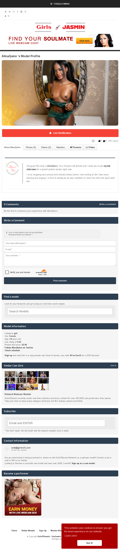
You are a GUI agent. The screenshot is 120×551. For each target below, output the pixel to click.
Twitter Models (28, 531)
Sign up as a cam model (83, 463)
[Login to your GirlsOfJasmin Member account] (8, 16)
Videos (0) (46, 147)
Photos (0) (31, 147)
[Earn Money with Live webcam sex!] (23, 480)
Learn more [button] (71, 535)
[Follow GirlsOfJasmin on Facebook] (17, 12)
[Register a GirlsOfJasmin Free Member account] (5, 16)
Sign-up (8, 355)
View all (113, 365)
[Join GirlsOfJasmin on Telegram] (21, 12)
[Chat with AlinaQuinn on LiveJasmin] (60, 64)
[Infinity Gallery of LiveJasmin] (6, 12)
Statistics (60, 147)
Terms (14, 531)
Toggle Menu (61, 4)
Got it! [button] (89, 543)
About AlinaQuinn (12, 147)
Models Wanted (58, 531)
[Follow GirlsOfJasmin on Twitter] (10, 12)
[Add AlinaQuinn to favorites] (93, 141)
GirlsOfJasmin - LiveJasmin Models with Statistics (60, 536)
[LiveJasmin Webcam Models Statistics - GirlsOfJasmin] (60, 24)
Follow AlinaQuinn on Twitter (19, 347)
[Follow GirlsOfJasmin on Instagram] (14, 12)
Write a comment (107, 204)
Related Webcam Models (18, 394)
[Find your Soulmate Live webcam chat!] (60, 35)
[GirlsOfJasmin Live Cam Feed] (25, 12)
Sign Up (43, 531)
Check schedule (12, 350)
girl (15, 333)
